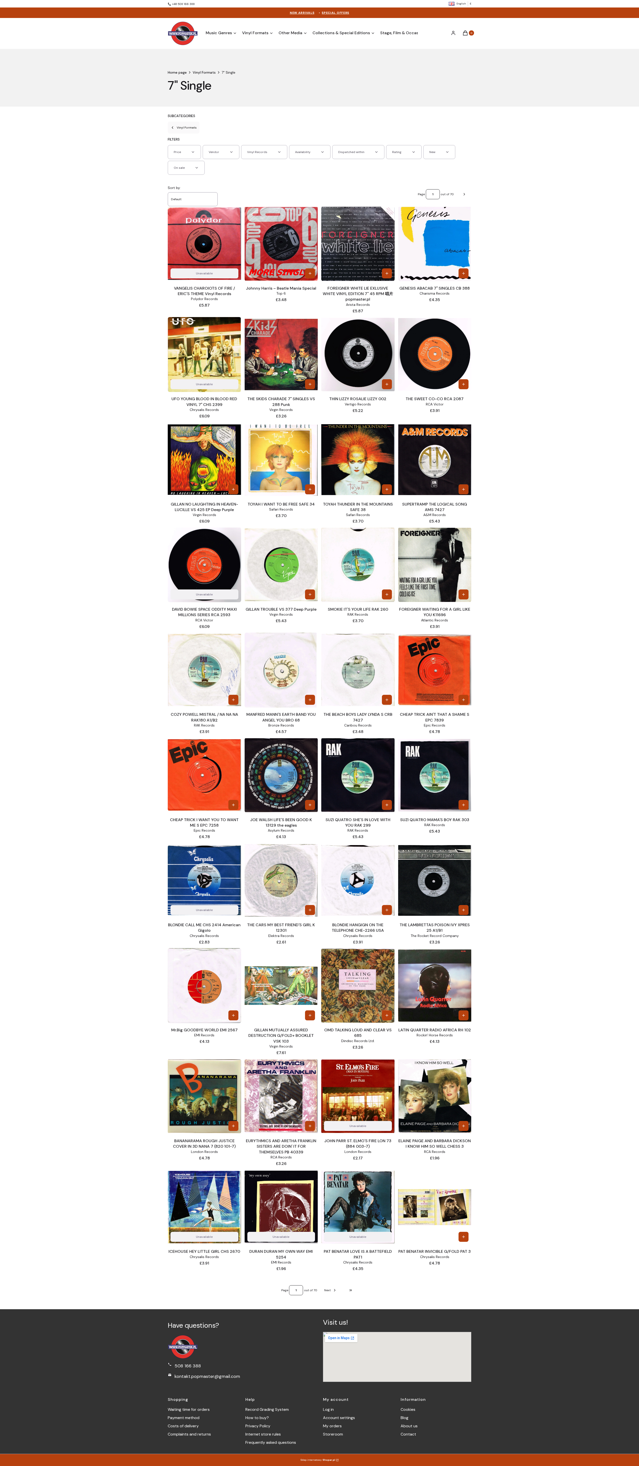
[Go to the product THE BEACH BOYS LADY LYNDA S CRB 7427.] (358, 670)
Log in (328, 1409)
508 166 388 (187, 1366)
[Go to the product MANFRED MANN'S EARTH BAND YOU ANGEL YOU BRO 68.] (281, 670)
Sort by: (174, 187)
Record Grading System (267, 1409)
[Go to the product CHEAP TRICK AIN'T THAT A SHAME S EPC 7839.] (435, 670)
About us (409, 1426)
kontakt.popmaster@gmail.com (207, 1376)
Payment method (183, 1417)
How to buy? (257, 1417)
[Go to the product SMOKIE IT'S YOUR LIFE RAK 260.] (358, 565)
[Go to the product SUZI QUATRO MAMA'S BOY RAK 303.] (435, 775)
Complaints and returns (189, 1434)
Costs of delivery (183, 1426)
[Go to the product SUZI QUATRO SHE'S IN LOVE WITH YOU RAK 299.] (358, 775)
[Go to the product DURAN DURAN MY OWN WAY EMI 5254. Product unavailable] (281, 1207)
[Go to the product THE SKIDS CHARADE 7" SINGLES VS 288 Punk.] (281, 354)
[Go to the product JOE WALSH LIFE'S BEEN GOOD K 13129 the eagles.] (281, 775)
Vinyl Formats (204, 72)
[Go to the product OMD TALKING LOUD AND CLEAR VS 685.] (358, 985)
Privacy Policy (257, 1426)
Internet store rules (263, 1434)
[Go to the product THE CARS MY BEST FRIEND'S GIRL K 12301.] (281, 880)
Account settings (339, 1417)
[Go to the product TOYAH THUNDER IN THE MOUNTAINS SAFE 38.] (358, 459)
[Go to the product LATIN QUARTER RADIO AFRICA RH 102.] (435, 985)
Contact (408, 1434)
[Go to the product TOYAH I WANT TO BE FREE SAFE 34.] (281, 459)
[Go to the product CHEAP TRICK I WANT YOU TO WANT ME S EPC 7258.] (204, 775)
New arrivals (302, 13)
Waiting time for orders (189, 1409)
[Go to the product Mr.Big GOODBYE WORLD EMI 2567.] (204, 985)
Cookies (408, 1409)
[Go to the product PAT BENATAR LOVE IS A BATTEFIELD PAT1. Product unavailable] (358, 1207)
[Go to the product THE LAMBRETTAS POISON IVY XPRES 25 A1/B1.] (435, 880)
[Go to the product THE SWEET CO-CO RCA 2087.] (435, 354)
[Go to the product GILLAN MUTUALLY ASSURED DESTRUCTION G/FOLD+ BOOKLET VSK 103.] (281, 985)
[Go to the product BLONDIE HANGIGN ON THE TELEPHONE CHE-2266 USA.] (358, 880)
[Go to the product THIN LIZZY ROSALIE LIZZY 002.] (358, 354)
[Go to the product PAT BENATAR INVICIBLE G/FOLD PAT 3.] (435, 1207)
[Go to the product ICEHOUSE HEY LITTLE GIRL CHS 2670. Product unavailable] (204, 1207)
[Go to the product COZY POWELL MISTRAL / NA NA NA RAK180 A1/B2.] (204, 670)
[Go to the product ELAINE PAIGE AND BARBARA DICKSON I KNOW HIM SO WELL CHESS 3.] (435, 1096)
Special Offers (335, 13)
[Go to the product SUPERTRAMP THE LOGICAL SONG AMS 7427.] (435, 459)
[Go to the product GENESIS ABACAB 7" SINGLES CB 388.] (435, 244)
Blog (404, 1417)
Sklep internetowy (318, 1460)
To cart (310, 273)
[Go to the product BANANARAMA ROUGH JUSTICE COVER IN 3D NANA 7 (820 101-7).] (204, 1096)
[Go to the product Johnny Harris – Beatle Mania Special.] (281, 244)
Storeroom (333, 1434)
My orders (332, 1426)
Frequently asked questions (270, 1442)
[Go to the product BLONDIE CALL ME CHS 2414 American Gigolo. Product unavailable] (204, 880)
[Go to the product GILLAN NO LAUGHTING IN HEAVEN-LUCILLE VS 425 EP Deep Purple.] (204, 459)
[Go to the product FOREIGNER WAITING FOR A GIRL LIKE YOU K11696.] (435, 565)
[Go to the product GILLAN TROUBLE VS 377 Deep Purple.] (281, 565)
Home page (177, 72)
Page (421, 194)
